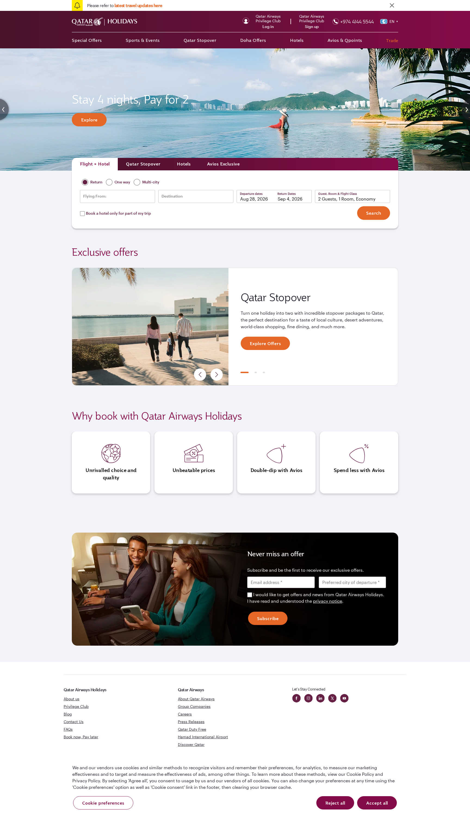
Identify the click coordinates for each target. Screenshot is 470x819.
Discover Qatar (191, 744)
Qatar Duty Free (192, 729)
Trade (392, 40)
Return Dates (286, 193)
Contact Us (74, 721)
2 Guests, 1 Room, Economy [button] (346, 198)
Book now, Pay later (81, 736)
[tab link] (223, 164)
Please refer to (124, 5)
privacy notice (327, 601)
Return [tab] (96, 182)
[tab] (95, 164)
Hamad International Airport (203, 736)
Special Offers (87, 40)
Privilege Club (76, 706)
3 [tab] (264, 372)
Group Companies (194, 706)
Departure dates (251, 193)
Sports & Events (143, 40)
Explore (89, 120)
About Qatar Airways (196, 698)
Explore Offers (265, 343)
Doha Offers (253, 40)
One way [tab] (122, 182)
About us (71, 698)
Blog (68, 714)
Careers (185, 714)
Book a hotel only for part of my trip (118, 213)
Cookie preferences (103, 803)
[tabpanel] (235, 327)
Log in (268, 26)
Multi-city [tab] (150, 182)
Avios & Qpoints (344, 40)
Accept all (377, 803)
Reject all (335, 803)
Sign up (312, 26)
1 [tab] (244, 372)
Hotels (297, 40)
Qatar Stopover (200, 40)
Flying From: (94, 196)
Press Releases (191, 721)
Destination (172, 196)
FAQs (68, 729)
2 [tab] (256, 372)
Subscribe (268, 618)
